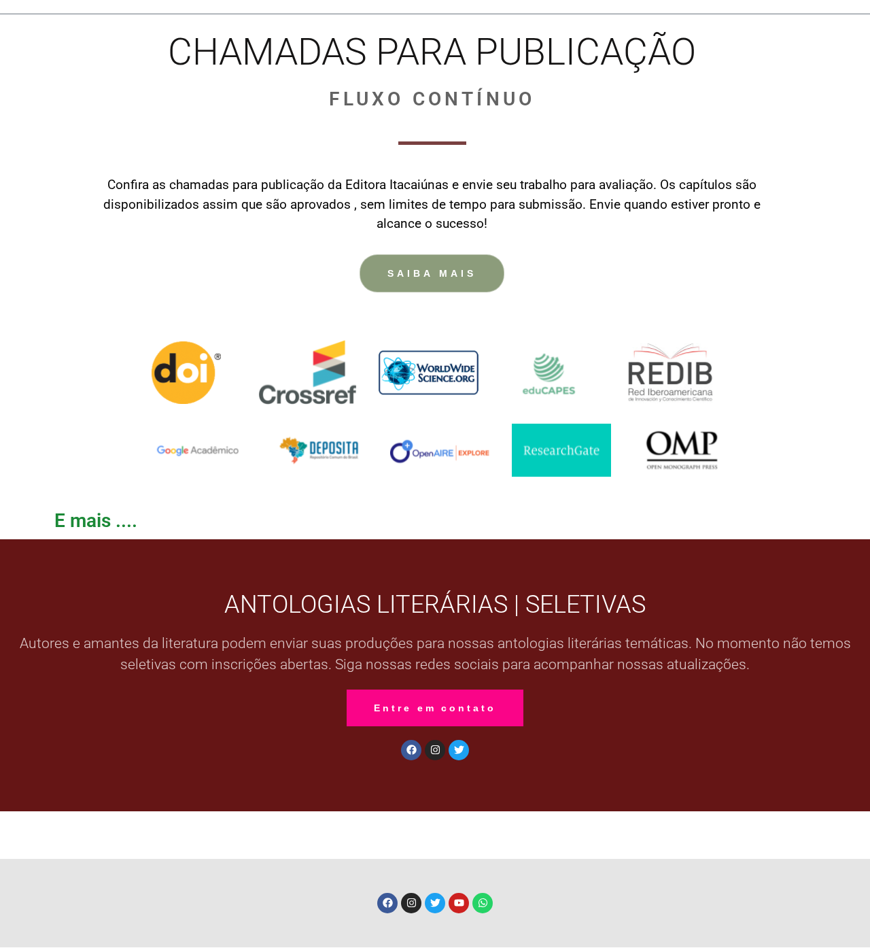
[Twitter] (459, 750)
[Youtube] (459, 903)
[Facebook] (411, 750)
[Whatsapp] (482, 903)
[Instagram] (435, 750)
